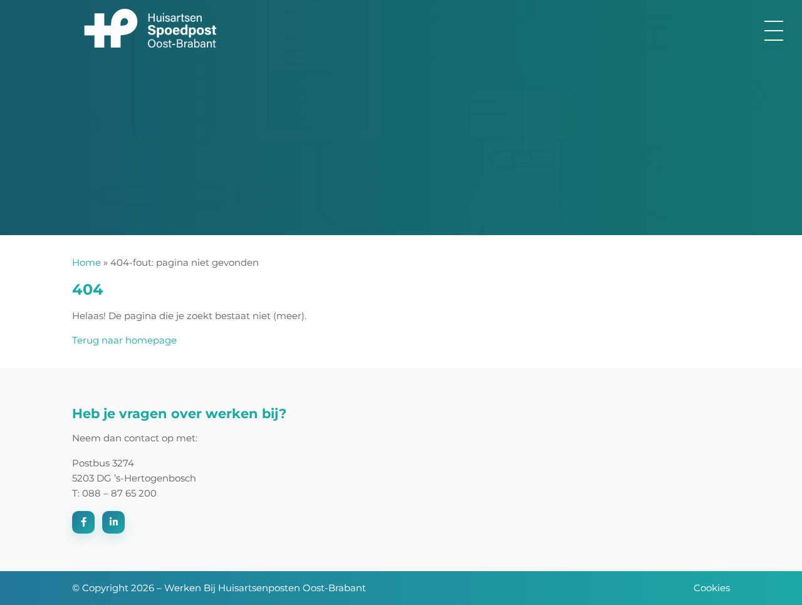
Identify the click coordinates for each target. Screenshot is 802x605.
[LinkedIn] (113, 522)
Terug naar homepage (124, 340)
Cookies (712, 588)
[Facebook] (83, 522)
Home (86, 262)
